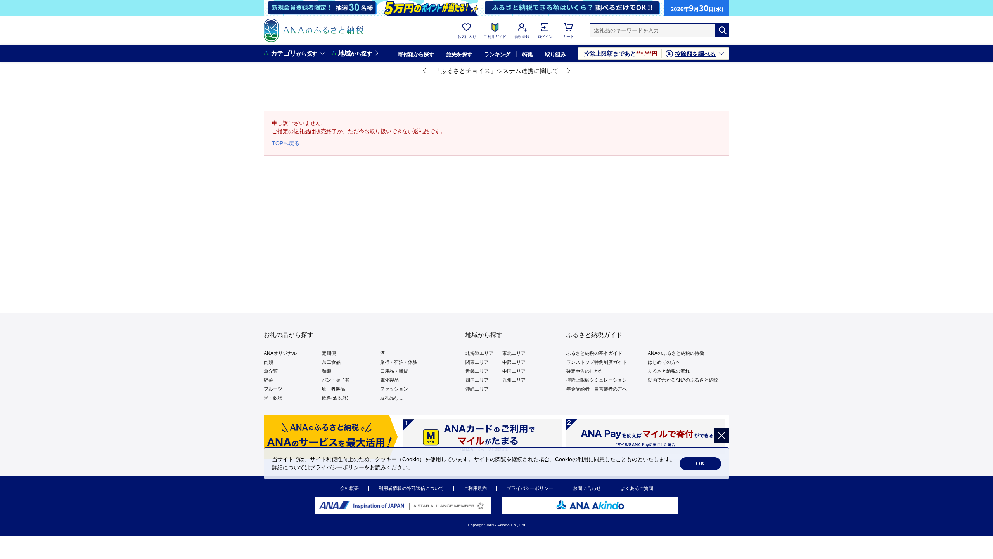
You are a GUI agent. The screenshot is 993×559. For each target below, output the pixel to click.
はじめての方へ (664, 362)
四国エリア (477, 380)
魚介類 (271, 371)
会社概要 (349, 488)
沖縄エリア (477, 389)
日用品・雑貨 (394, 371)
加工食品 (331, 362)
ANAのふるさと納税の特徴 (676, 353)
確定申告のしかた (585, 371)
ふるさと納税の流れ (669, 371)
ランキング (497, 54)
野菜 (268, 380)
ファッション (394, 389)
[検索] (722, 30)
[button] (425, 71)
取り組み (555, 54)
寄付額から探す (416, 54)
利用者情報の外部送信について (411, 488)
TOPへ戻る (285, 143)
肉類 (268, 362)
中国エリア (514, 371)
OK (700, 463)
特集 (527, 54)
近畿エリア (477, 371)
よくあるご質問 (637, 488)
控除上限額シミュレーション (596, 380)
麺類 (326, 371)
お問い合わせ (587, 488)
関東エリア (477, 362)
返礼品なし (391, 398)
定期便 (329, 353)
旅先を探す (459, 54)
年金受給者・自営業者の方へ (596, 389)
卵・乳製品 (333, 389)
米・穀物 (273, 398)
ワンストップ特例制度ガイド (596, 362)
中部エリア (514, 362)
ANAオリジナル (280, 353)
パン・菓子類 (336, 380)
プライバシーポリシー (530, 488)
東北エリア (514, 353)
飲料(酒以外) (335, 398)
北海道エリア (479, 353)
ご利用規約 (475, 488)
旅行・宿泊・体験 (398, 362)
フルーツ (273, 389)
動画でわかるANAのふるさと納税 (683, 380)
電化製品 (389, 380)
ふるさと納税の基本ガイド (594, 353)
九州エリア (514, 380)
